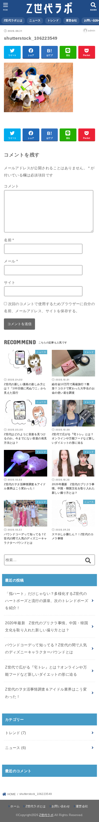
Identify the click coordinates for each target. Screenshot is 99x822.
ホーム (15, 806)
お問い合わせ (61, 806)
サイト (9, 282)
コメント (11, 186)
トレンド (53, 20)
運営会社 (71, 20)
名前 (9, 240)
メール (11, 261)
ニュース (35, 20)
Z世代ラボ (46, 815)
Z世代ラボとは (13, 20)
